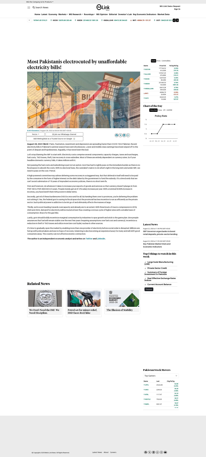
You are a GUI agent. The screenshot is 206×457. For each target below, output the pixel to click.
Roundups (89, 14)
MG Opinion (102, 14)
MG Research (75, 14)
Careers (113, 452)
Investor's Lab (125, 14)
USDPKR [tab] (169, 110)
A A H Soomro (33, 130)
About (106, 452)
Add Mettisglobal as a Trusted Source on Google (52, 138)
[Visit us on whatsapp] (157, 452)
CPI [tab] (164, 110)
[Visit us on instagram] (161, 452)
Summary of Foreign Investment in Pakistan (155, 273)
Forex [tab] (158, 61)
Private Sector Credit (157, 268)
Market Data (163, 14)
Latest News (97, 452)
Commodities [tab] (166, 61)
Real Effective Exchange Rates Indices (160, 279)
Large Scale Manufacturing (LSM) (158, 263)
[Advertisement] (103, 39)
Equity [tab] (154, 61)
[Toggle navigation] (28, 7)
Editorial (113, 14)
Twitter (89, 238)
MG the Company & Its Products (39, 2)
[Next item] (177, 20)
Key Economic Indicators (144, 14)
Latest (44, 14)
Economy (53, 14)
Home (37, 14)
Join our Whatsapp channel (65, 134)
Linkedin (101, 238)
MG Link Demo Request (170, 6)
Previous (149, 289)
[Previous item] (174, 20)
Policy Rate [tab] (153, 110)
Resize (35, 134)
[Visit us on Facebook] (145, 452)
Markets (62, 14)
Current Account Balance (159, 284)
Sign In (177, 9)
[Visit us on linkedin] (153, 452)
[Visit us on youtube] (165, 452)
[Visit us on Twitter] (149, 452)
